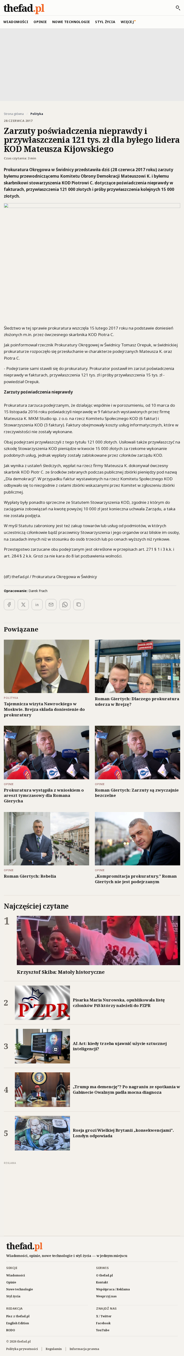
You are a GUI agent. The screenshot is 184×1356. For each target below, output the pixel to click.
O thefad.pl (104, 1275)
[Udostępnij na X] (23, 604)
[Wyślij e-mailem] (51, 604)
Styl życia (105, 21)
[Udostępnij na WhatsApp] (64, 604)
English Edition (17, 1323)
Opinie (40, 21)
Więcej (127, 21)
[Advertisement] (92, 64)
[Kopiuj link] (78, 604)
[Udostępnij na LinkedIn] (37, 604)
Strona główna (14, 114)
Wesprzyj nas (106, 1296)
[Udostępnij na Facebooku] (9, 604)
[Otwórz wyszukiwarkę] (176, 8)
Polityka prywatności (22, 1349)
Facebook (103, 1323)
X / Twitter (104, 1316)
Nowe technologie (71, 21)
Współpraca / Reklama (113, 1289)
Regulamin (54, 1349)
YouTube (102, 1330)
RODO (10, 1330)
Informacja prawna (84, 1349)
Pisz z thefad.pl (17, 1316)
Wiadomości (15, 21)
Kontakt (102, 1282)
